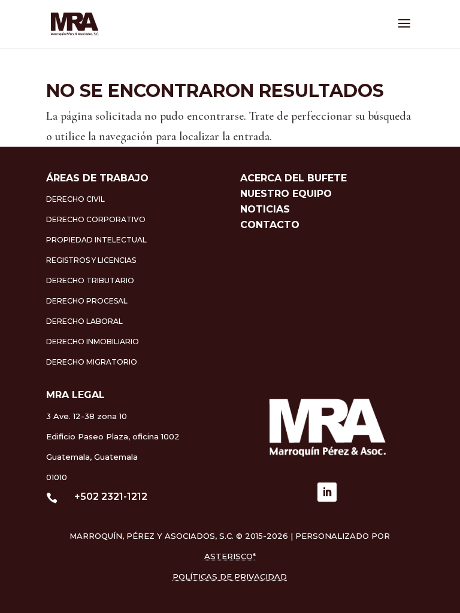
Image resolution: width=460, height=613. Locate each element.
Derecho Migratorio (91, 361)
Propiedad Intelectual (96, 239)
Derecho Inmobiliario (92, 341)
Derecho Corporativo (96, 219)
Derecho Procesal (87, 300)
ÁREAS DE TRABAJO (97, 178)
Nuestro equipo (286, 193)
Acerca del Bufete (293, 178)
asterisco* (230, 556)
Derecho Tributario (90, 280)
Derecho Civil (75, 199)
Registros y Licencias (91, 260)
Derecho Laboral (84, 321)
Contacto (269, 224)
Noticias (265, 209)
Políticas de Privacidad (229, 576)
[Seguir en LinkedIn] (327, 492)
